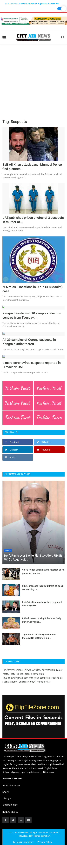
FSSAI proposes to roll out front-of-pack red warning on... (42, 588)
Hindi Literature (11, 785)
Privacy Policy (44, 842)
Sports (5, 791)
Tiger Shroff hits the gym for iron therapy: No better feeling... (39, 636)
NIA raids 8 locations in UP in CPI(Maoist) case (32, 289)
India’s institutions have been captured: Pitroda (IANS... (42, 604)
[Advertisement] (33, 79)
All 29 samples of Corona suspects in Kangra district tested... (29, 342)
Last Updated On (32, 3)
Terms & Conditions (23, 842)
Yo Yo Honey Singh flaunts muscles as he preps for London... (43, 571)
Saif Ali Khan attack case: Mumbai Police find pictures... (32, 167)
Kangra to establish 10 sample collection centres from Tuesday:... (31, 315)
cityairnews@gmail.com (15, 677)
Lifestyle (6, 798)
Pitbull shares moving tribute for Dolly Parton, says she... (41, 620)
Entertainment (10, 804)
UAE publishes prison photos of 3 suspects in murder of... (33, 220)
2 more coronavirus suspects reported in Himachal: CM (31, 365)
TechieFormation (42, 835)
